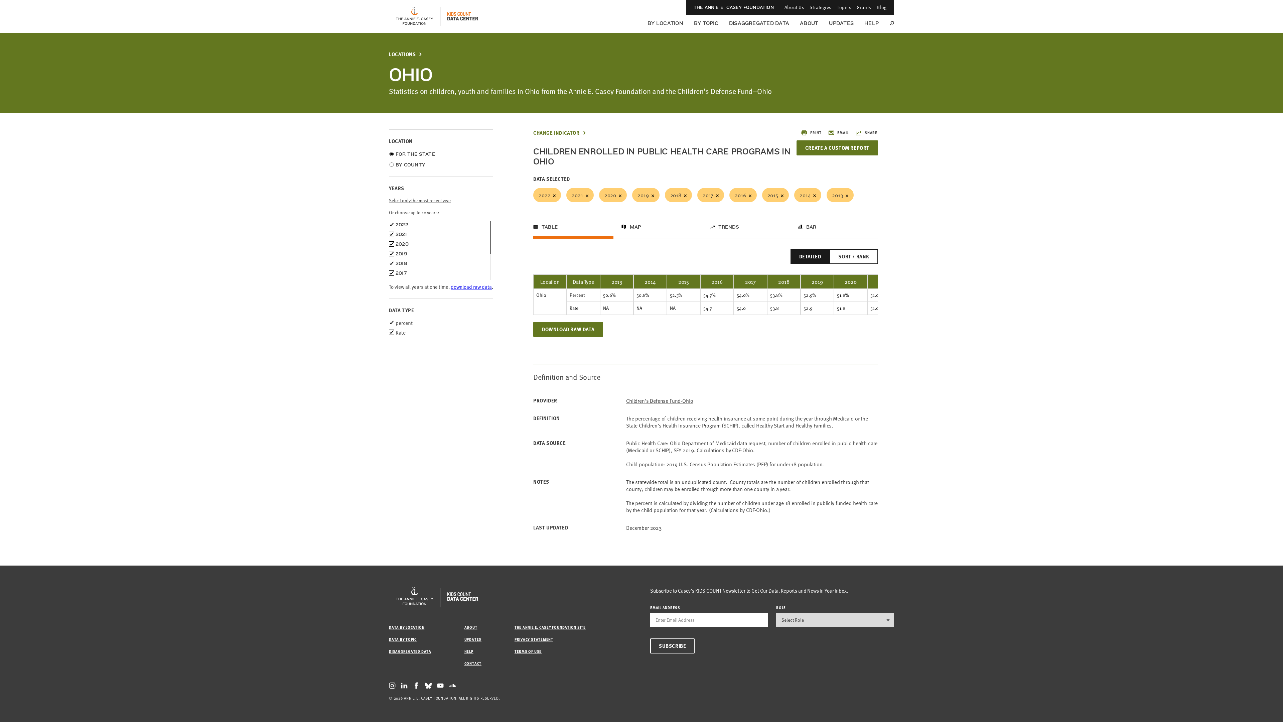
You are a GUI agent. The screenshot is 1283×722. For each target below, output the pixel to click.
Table (550, 227)
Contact (472, 663)
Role (781, 607)
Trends (728, 227)
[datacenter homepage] (462, 16)
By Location (665, 23)
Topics (844, 7)
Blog (882, 7)
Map (636, 227)
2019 (643, 195)
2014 (805, 195)
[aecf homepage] (414, 16)
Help (871, 23)
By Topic (706, 23)
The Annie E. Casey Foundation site (550, 627)
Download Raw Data (568, 329)
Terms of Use (528, 651)
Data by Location (406, 627)
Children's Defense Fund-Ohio (659, 400)
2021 (577, 195)
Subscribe (672, 645)
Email (843, 132)
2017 (708, 195)
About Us (794, 7)
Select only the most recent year (420, 200)
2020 (610, 195)
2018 (675, 195)
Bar (811, 227)
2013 (837, 195)
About (809, 23)
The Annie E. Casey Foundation (734, 7)
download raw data (471, 286)
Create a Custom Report (837, 147)
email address (665, 607)
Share (871, 132)
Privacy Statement (534, 639)
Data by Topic (403, 639)
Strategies (821, 7)
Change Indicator (556, 132)
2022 (544, 195)
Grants (864, 7)
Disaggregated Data (759, 23)
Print (815, 132)
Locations (402, 54)
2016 (740, 195)
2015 (772, 195)
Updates (841, 23)
